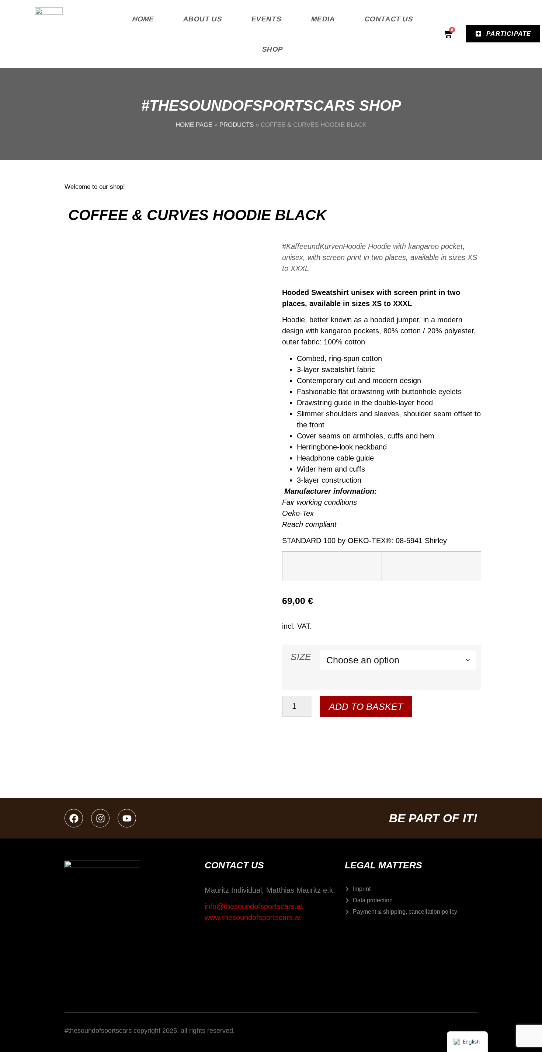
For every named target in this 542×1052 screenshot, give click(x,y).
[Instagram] (100, 818)
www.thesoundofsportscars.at (253, 917)
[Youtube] (127, 818)
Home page (194, 124)
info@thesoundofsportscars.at (254, 906)
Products (236, 124)
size (301, 657)
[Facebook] (74, 818)
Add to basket (366, 706)
